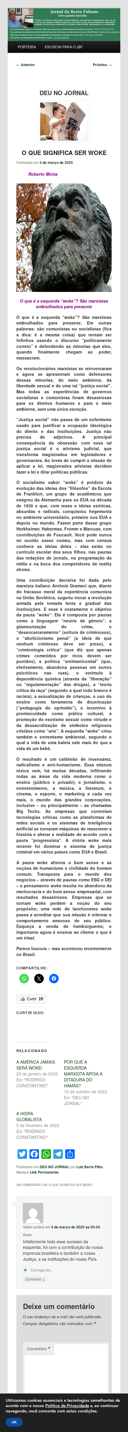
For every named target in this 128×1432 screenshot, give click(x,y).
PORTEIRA (27, 46)
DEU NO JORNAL (54, 1166)
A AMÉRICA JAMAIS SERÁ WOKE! (35, 1065)
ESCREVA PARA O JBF (64, 46)
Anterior (25, 64)
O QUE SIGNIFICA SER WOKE (64, 152)
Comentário (39, 1348)
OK (14, 1422)
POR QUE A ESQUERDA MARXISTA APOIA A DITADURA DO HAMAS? (83, 1074)
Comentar (35, 1278)
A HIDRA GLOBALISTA (29, 1116)
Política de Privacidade (67, 1406)
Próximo (102, 64)
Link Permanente (44, 1172)
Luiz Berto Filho (90, 1166)
